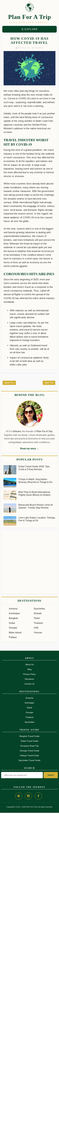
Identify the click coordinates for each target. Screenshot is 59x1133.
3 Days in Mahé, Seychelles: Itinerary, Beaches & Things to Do (35, 480)
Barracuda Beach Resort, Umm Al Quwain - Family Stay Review (35, 506)
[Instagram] (28, 796)
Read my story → (29, 448)
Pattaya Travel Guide (29, 755)
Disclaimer (29, 679)
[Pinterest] (18, 796)
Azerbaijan (14, 613)
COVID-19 (39, 48)
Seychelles (39, 608)
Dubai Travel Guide (29, 741)
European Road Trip (29, 746)
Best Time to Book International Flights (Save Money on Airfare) (34, 493)
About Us (29, 664)
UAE (36, 628)
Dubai (12, 623)
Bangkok (13, 618)
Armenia (13, 608)
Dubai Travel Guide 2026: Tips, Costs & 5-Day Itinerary (34, 468)
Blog (29, 669)
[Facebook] (38, 796)
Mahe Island (15, 632)
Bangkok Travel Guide (29, 736)
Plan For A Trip (29, 17)
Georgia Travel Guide (29, 751)
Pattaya (13, 637)
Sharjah (38, 613)
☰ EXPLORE (29, 29)
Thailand (38, 623)
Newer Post (9, 383)
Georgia (13, 628)
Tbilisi (37, 618)
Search (51, 775)
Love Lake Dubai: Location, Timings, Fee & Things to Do (36, 519)
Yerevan (38, 632)
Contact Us (29, 684)
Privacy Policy (29, 674)
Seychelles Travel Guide (29, 760)
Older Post (49, 383)
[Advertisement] (29, 562)
